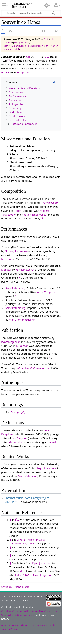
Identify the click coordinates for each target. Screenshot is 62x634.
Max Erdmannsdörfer (22, 319)
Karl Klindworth (25, 269)
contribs (8, 42)
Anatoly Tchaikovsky (34, 214)
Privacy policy (9, 625)
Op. (28, 56)
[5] (50, 356)
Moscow (6, 259)
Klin (22, 571)
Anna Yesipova (46, 292)
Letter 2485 (22, 575)
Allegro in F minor (45, 468)
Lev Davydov (19, 438)
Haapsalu (23, 72)
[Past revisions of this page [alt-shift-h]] (50, 31)
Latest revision (35, 45)
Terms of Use (9, 629)
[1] (8, 60)
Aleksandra (15, 442)
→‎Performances (21, 42)
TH (36, 56)
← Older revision (17, 45)
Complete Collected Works (33, 368)
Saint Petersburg (15, 288)
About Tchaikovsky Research (37, 625)
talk (52, 39)
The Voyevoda (49, 202)
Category (6, 586)
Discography (18, 412)
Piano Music (21, 586)
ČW (47, 56)
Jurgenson (22, 345)
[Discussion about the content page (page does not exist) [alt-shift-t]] (11, 31)
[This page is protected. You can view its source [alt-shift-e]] (43, 31)
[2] (42, 218)
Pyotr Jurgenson (10, 342)
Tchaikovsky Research (22, 5)
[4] (16, 295)
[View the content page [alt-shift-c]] (3, 31)
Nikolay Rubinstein (16, 251)
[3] (20, 276)
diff (6, 45)
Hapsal (5, 72)
